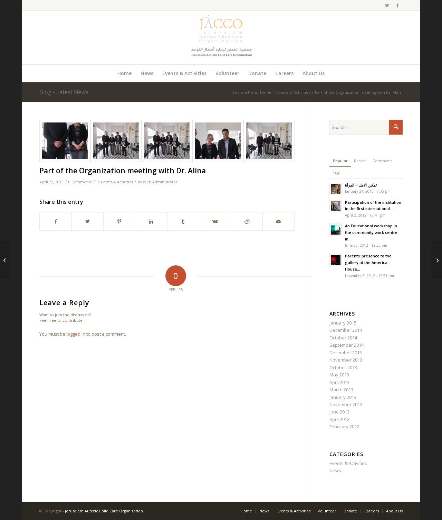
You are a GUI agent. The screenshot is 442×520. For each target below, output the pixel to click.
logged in (75, 334)
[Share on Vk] (215, 221)
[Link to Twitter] (387, 5)
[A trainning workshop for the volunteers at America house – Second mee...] (5, 260)
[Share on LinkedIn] (151, 221)
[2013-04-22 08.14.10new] (167, 141)
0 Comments (80, 182)
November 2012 (345, 404)
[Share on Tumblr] (183, 221)
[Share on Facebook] (55, 221)
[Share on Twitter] (87, 221)
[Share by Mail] (278, 221)
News (335, 470)
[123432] (217, 141)
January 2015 (342, 323)
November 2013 (345, 360)
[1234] (116, 141)
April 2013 (339, 382)
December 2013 (345, 352)
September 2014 (346, 345)
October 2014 (343, 338)
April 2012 (339, 419)
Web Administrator (160, 182)
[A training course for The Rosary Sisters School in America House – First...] (436, 260)
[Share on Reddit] (246, 221)
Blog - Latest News (63, 92)
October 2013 (343, 367)
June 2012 (339, 412)
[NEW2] (269, 141)
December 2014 (345, 330)
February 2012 (344, 426)
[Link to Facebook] (397, 5)
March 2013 (341, 389)
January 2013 (342, 397)
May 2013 (339, 375)
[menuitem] (124, 73)
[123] (64, 141)
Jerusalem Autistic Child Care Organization (104, 510)
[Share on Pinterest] (119, 221)
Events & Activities (117, 182)
